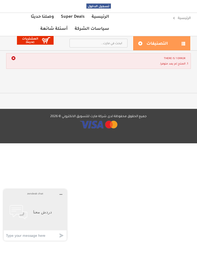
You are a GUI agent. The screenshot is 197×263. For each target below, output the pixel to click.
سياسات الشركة (92, 28)
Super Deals (73, 16)
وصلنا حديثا (42, 16)
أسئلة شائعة (54, 28)
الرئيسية (100, 16)
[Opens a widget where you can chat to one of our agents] (35, 214)
